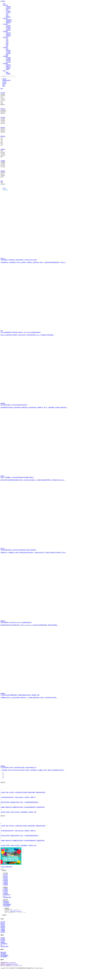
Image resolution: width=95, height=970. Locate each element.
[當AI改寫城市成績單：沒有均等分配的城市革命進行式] (47, 402)
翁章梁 (4, 78)
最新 (4, 3)
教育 (7, 9)
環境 (7, 49)
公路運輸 (8, 59)
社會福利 (8, 51)
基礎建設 (8, 68)
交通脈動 (5, 56)
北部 (7, 40)
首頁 (4, 188)
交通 (7, 15)
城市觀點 (8, 73)
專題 (4, 70)
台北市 (4, 81)
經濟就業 (8, 8)
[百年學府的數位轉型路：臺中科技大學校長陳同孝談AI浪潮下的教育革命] (47, 547)
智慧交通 (8, 33)
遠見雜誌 (5, 890)
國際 (7, 54)
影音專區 (5, 888)
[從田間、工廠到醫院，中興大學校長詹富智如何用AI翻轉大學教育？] (47, 474)
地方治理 (5, 5)
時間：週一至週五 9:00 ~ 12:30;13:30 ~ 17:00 (11, 965)
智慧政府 (8, 35)
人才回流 (8, 28)
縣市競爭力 (9, 21)
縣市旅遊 (5, 37)
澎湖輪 (4, 83)
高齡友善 (8, 30)
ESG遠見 (5, 891)
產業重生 (8, 27)
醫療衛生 (8, 16)
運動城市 (8, 22)
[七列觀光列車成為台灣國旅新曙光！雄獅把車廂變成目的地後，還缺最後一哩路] (47, 692)
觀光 (7, 14)
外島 (7, 46)
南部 (7, 43)
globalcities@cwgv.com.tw (16, 911)
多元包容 (8, 53)
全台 (7, 38)
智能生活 (8, 34)
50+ (4, 896)
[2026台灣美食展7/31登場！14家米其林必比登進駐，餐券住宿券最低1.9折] (47, 764)
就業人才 (8, 66)
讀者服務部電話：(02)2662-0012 (8, 962)
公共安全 (8, 12)
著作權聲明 (6, 902)
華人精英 (3, 940)
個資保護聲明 (6, 905)
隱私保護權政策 (7, 904)
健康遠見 (5, 893)
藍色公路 (8, 60)
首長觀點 (8, 6)
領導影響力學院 (7, 897)
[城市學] (3, 1)
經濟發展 (5, 63)
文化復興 (8, 25)
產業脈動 (8, 65)
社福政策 (8, 11)
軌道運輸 (8, 57)
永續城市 (5, 47)
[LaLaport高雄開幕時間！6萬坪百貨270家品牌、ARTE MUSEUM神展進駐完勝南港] (47, 329)
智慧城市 (5, 31)
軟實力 (7, 69)
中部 (7, 41)
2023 (3, 84)
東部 (7, 44)
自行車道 (8, 62)
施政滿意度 (9, 19)
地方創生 (5, 24)
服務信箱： (3, 964)
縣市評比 (5, 18)
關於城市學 (6, 901)
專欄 (7, 72)
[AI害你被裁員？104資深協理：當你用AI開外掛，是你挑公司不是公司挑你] (47, 257)
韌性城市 (8, 50)
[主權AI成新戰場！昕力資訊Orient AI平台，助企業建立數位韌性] (47, 619)
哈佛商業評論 (6, 894)
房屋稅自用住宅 (6, 80)
